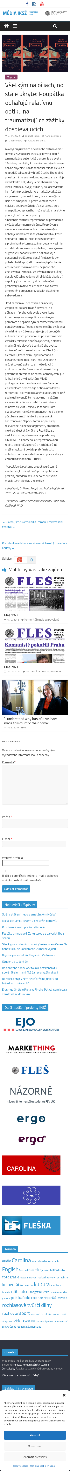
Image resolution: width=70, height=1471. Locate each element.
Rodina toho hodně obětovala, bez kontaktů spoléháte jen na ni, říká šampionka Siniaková (30, 970)
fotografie (10, 1277)
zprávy (5, 1327)
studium (56, 1314)
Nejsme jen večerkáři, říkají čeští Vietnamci (28, 955)
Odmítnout (35, 1446)
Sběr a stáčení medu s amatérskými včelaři (29, 914)
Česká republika (18, 1327)
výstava (30, 1321)
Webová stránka (12, 858)
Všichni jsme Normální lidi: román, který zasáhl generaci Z (32, 524)
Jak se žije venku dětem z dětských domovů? (30, 920)
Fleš (39, 1269)
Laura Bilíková (32, 136)
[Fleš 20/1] (35, 630)
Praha (26, 1297)
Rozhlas (62, 1298)
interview (50, 1277)
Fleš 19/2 (11, 615)
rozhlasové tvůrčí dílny (27, 1305)
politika (16, 1297)
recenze (37, 1297)
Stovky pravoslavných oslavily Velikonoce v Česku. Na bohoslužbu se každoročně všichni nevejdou (34, 946)
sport (24, 1313)
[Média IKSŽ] (35, 11)
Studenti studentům (15, 961)
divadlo (42, 1261)
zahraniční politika (44, 1321)
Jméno (7, 817)
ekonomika (53, 1261)
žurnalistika (34, 1326)
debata (35, 1261)
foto (62, 1270)
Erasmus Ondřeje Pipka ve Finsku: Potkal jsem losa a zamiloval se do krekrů (34, 991)
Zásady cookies (20, 1466)
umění (10, 1321)
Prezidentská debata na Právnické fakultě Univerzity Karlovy (34, 545)
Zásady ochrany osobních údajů (20, 1375)
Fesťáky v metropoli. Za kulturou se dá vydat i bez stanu (33, 935)
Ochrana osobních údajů (42, 1466)
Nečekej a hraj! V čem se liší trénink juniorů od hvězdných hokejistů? (30, 981)
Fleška (46, 1270)
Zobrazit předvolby (35, 1457)
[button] (64, 1395)
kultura (31, 140)
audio (6, 1261)
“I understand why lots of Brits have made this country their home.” (31, 721)
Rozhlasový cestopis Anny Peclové (23, 927)
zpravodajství (60, 1321)
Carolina (21, 1260)
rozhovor (10, 1313)
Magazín (11, 77)
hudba (41, 1277)
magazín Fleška (39, 1292)
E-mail (7, 839)
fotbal (54, 1270)
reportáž (50, 1297)
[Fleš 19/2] (35, 578)
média (63, 1292)
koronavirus (26, 1285)
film (31, 1270)
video (19, 1320)
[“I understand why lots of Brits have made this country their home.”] (35, 682)
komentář (10, 1284)
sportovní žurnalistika (41, 1314)
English (10, 1269)
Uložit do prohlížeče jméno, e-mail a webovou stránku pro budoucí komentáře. (30, 878)
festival (23, 1270)
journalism (62, 1277)
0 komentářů (15, 140)
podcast (6, 1298)
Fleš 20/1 (11, 667)
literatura (41, 140)
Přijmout (35, 1435)
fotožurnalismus (28, 1277)
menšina (54, 1292)
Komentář (9, 762)
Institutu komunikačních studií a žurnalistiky (25, 1366)
